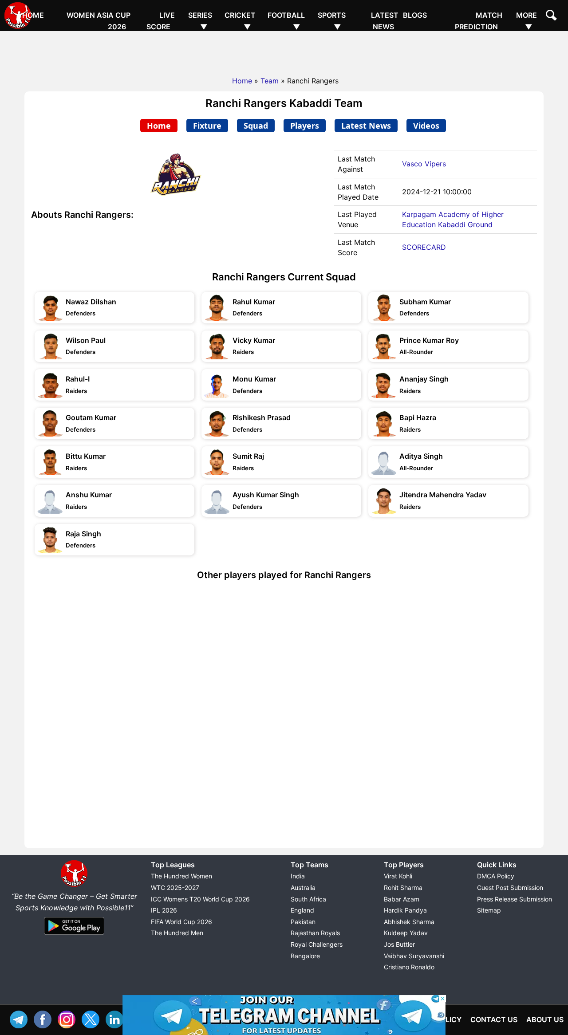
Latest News (384, 21)
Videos (426, 125)
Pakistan (303, 921)
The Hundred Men (177, 933)
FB (45, 1018)
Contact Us (493, 1019)
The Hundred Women (181, 876)
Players (304, 125)
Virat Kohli (398, 876)
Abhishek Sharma (409, 921)
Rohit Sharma (403, 887)
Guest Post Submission (510, 887)
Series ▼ (200, 21)
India (298, 876)
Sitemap (489, 910)
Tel (21, 1018)
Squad (256, 125)
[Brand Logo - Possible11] (74, 885)
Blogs (415, 15)
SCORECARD (424, 247)
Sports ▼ (332, 21)
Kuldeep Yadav (406, 933)
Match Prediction (478, 21)
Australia (303, 887)
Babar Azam (401, 899)
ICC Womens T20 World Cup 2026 (200, 899)
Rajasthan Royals (315, 933)
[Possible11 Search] (552, 16)
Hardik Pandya (405, 910)
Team (269, 80)
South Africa (308, 899)
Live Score (160, 21)
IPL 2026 (164, 910)
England (302, 910)
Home (33, 15)
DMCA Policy (495, 876)
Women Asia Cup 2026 (98, 21)
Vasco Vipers (424, 163)
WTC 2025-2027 (175, 887)
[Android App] (74, 935)
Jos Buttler (399, 944)
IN (117, 1018)
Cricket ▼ (240, 21)
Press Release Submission (514, 899)
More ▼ (526, 21)
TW (93, 1018)
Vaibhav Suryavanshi (414, 956)
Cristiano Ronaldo (409, 967)
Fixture (207, 125)
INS (69, 1018)
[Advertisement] (284, 51)
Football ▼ (286, 21)
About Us (545, 1019)
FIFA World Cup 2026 (181, 921)
